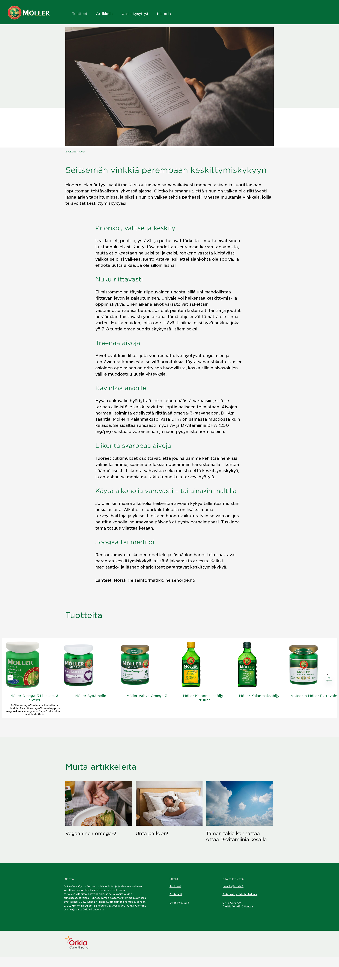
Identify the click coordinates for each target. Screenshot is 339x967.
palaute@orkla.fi (232, 886)
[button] (329, 678)
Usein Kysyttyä (135, 14)
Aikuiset (73, 151)
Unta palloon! (152, 833)
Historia (164, 14)
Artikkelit (104, 14)
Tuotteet (79, 14)
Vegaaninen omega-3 (91, 833)
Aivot (82, 151)
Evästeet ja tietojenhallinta (239, 894)
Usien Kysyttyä (179, 902)
